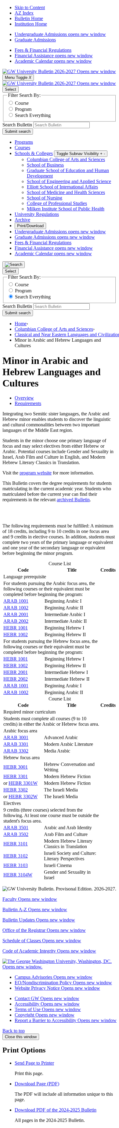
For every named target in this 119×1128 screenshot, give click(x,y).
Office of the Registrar (44, 930)
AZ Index (24, 13)
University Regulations (37, 214)
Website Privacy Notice (57, 988)
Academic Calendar (53, 61)
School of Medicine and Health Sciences (66, 192)
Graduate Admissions (35, 39)
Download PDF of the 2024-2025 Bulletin (55, 1109)
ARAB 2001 (15, 614)
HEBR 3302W (23, 796)
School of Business (45, 164)
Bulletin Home (29, 18)
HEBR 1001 (15, 627)
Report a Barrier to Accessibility (66, 1020)
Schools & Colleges (34, 153)
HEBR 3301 (15, 776)
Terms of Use (48, 1009)
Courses (22, 147)
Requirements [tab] (28, 403)
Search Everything (33, 115)
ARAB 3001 (15, 737)
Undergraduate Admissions (60, 34)
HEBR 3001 (15, 767)
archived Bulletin (73, 499)
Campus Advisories (53, 977)
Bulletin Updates (38, 919)
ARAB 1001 (15, 601)
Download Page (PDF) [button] (37, 1083)
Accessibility (47, 1003)
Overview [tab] (24, 397)
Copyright (44, 1014)
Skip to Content (30, 7)
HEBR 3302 (15, 789)
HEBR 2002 (15, 679)
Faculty (29, 899)
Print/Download (30, 226)
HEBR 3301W (23, 783)
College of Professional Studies (57, 203)
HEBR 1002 (15, 634)
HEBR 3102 (15, 855)
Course (22, 103)
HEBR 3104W (17, 874)
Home (21, 323)
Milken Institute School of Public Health (65, 208)
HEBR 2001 (15, 672)
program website (36, 472)
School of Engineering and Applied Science (69, 181)
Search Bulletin (17, 124)
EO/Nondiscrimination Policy (63, 982)
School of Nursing (44, 197)
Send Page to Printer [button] (34, 1063)
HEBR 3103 (15, 865)
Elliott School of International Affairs (62, 186)
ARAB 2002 (15, 621)
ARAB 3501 (15, 827)
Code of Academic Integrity (49, 951)
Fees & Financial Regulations (43, 50)
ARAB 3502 (15, 834)
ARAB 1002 (15, 607)
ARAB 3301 (15, 744)
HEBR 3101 (15, 843)
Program (23, 109)
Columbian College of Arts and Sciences (66, 159)
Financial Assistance (54, 55)
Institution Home (31, 23)
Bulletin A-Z (34, 909)
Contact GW (47, 998)
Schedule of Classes (41, 940)
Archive (22, 219)
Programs (24, 142)
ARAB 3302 (15, 750)
